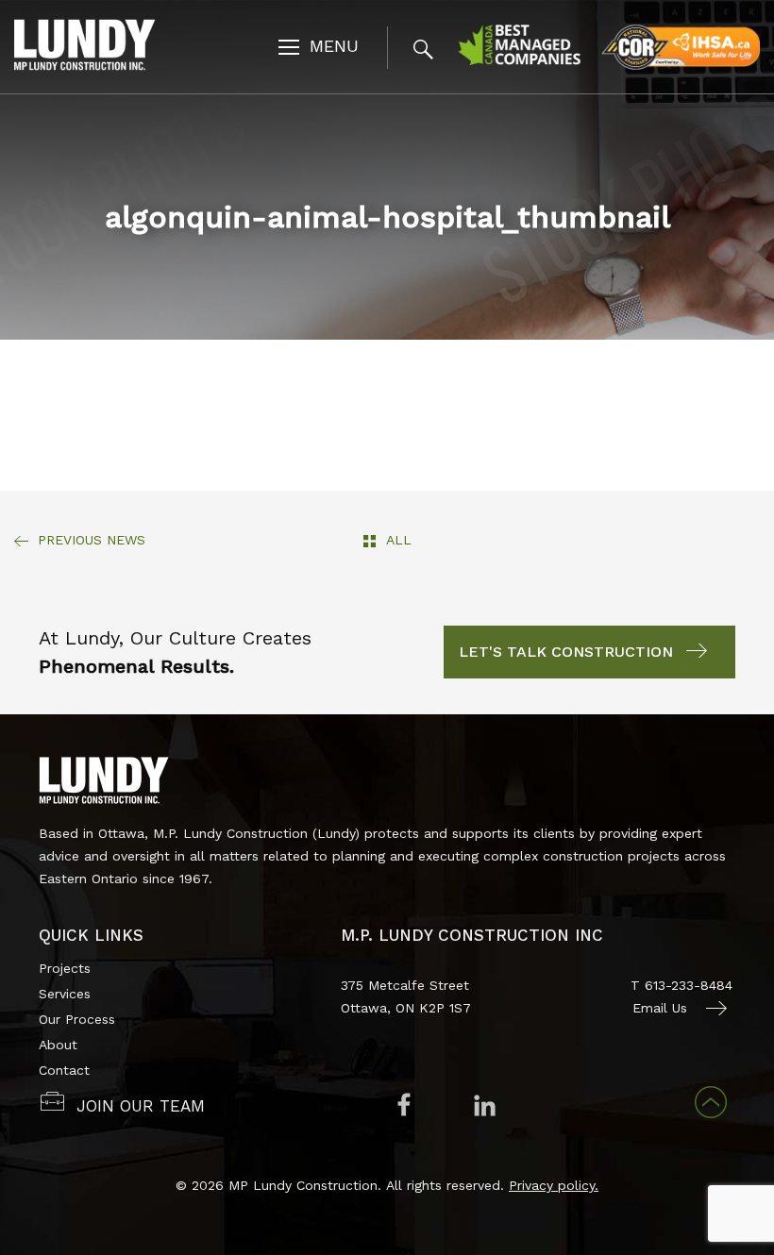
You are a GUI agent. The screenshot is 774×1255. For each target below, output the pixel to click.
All (399, 539)
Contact (64, 1070)
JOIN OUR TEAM (140, 1105)
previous (91, 539)
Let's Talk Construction (566, 652)
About (58, 1044)
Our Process (77, 1019)
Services (65, 993)
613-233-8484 (688, 985)
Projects (65, 968)
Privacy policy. (553, 1185)
